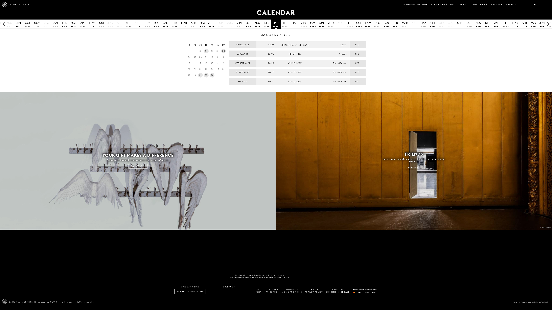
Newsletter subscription (190, 291)
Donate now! (138, 166)
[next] (548, 24)
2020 (276, 24)
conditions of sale (338, 292)
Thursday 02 (242, 45)
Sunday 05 (242, 54)
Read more (414, 167)
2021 (386, 24)
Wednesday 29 (242, 63)
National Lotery (312, 276)
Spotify (238, 291)
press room (273, 292)
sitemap (258, 292)
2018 (55, 24)
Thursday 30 (242, 72)
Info (357, 45)
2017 (18, 24)
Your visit (462, 4)
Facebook (213, 291)
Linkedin (245, 291)
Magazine (422, 4)
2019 (165, 24)
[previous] (4, 24)
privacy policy (314, 292)
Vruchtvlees (526, 302)
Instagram (219, 291)
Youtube (232, 291)
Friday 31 (242, 81)
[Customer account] (541, 4)
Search (547, 4)
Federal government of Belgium (296, 276)
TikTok (226, 291)
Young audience (478, 4)
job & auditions (292, 292)
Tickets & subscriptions (442, 4)
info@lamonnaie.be (84, 302)
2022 (497, 24)
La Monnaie (496, 4)
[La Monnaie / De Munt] (4, 301)
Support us (510, 4)
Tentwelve (546, 302)
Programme (408, 4)
